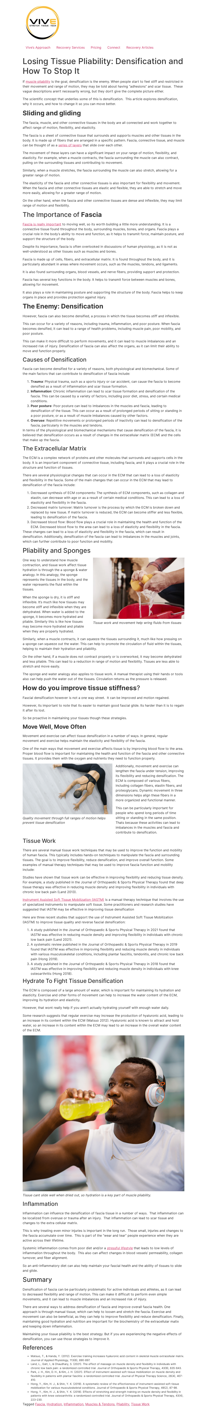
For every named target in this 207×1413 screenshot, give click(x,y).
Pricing (96, 47)
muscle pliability (38, 81)
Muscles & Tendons (100, 1404)
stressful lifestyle (120, 1248)
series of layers (70, 145)
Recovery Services (70, 47)
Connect (113, 47)
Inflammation (73, 1404)
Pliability (122, 1404)
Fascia (40, 1404)
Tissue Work (140, 1404)
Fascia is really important (42, 224)
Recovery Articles (139, 47)
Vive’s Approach (38, 47)
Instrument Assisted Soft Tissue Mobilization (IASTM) (63, 900)
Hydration (54, 1404)
